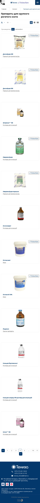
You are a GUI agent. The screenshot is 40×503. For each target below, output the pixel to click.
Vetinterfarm (19, 29)
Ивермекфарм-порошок (11, 191)
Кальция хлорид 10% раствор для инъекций (17, 398)
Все (13, 29)
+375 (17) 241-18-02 (20, 471)
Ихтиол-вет (6, 260)
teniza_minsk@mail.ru (21, 476)
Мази (4, 262)
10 (33, 450)
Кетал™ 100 (6, 432)
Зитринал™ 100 (8, 123)
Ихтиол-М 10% (7, 294)
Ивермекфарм (8, 157)
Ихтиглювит (7, 226)
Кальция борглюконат (10, 363)
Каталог (14, 9)
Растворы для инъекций (10, 125)
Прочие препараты (8, 331)
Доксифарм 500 (8, 88)
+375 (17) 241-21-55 (20, 473)
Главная (3, 9)
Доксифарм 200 (8, 54)
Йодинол (6, 329)
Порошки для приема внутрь (11, 56)
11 (37, 450)
